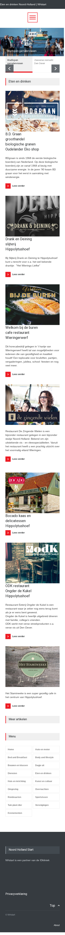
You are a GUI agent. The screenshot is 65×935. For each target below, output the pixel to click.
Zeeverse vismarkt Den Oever (24, 50)
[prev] (9, 68)
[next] (55, 68)
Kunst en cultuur (43, 781)
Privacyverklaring (16, 894)
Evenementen (15, 813)
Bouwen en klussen (18, 765)
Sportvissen (41, 797)
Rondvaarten (14, 797)
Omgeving (13, 789)
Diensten (12, 773)
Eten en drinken (43, 773)
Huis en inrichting (17, 781)
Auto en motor (42, 749)
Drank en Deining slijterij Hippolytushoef (18, 244)
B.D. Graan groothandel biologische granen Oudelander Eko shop (22, 141)
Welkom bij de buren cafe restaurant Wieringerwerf (21, 332)
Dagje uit (39, 765)
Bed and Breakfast (17, 757)
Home (11, 749)
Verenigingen (42, 805)
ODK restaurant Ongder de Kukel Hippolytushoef (18, 591)
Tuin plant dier (15, 805)
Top (52, 905)
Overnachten (42, 789)
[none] (32, 111)
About (57, 925)
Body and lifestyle (44, 757)
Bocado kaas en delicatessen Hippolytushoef (18, 521)
